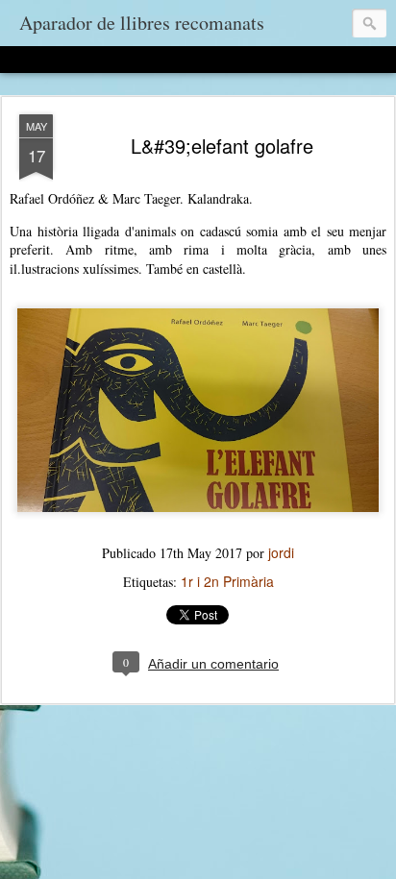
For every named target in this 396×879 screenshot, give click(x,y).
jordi (281, 552)
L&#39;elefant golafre (222, 145)
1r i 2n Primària (227, 581)
